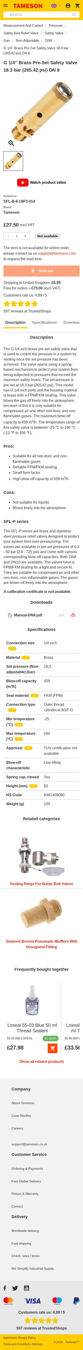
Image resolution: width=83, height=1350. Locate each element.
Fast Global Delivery (26, 1181)
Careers (17, 1128)
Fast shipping (21, 1243)
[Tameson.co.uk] (28, 6)
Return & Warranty (25, 1193)
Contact (17, 1206)
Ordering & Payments (27, 1168)
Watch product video (48, 182)
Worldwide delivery (25, 1231)
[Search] (75, 15)
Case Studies (21, 1115)
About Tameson (23, 1103)
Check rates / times (26, 1256)
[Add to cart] (52, 1048)
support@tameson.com (57, 253)
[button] (6, 6)
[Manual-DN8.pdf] (73, 616)
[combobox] (41, 15)
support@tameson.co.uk (29, 1144)
